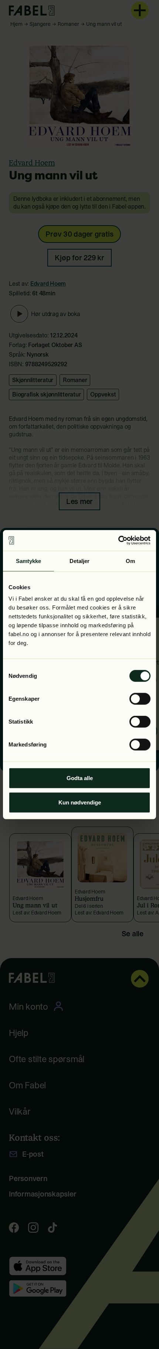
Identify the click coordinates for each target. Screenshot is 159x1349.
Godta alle (80, 778)
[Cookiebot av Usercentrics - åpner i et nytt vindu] (118, 540)
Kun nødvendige (79, 802)
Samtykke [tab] (28, 560)
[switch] (139, 699)
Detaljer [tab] (80, 560)
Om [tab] (130, 560)
